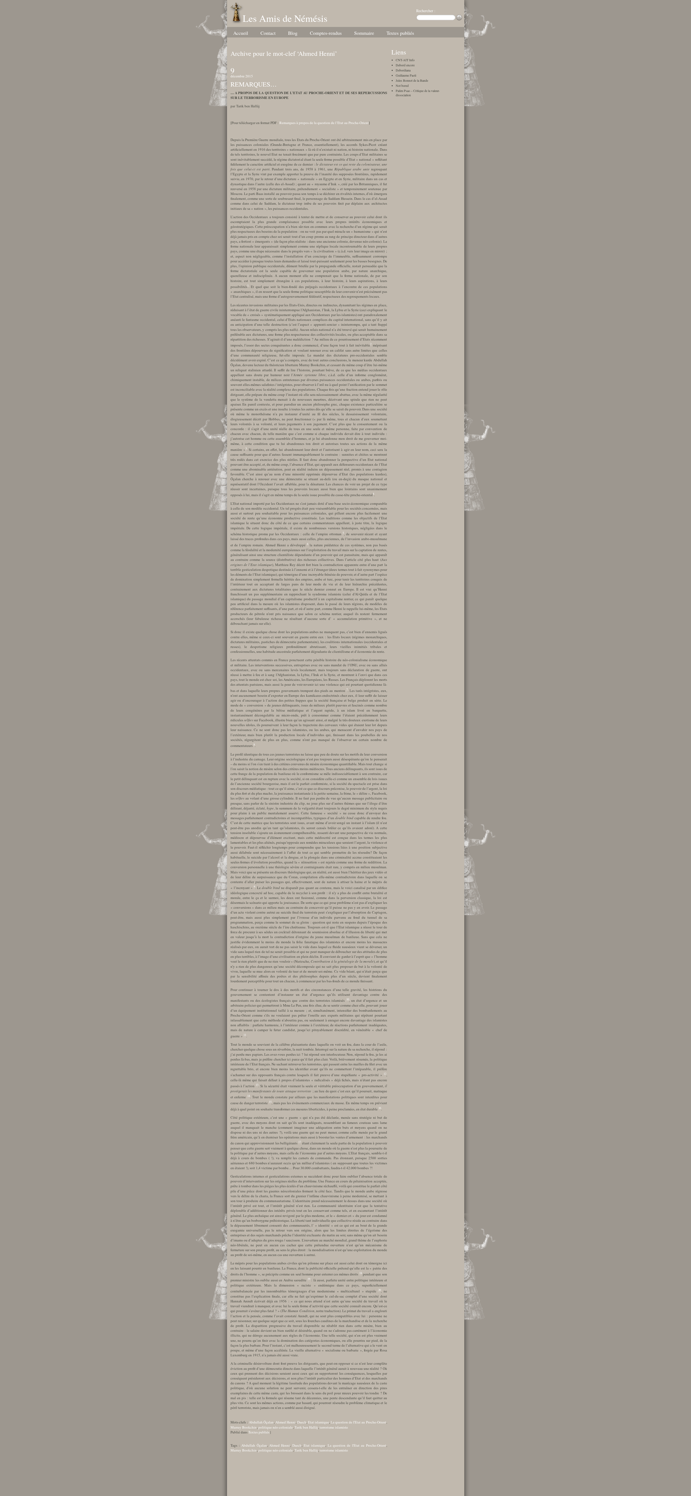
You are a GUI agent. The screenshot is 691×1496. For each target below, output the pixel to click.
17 (299, 1142)
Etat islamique (318, 1422)
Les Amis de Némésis (285, 18)
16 (379, 1108)
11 (244, 1035)
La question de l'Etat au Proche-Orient (358, 1422)
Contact (268, 33)
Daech (301, 1422)
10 (347, 999)
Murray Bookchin (244, 1427)
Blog (292, 33)
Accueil (240, 33)
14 (248, 1096)
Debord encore (405, 65)
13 (257, 1085)
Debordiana (403, 70)
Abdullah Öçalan (261, 1422)
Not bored (402, 85)
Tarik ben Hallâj (306, 1427)
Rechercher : (425, 10)
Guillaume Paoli (406, 75)
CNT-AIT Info (405, 60)
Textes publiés (400, 33)
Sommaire (364, 33)
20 (379, 1290)
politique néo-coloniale (275, 1427)
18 (360, 1273)
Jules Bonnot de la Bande (412, 80)
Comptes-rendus (326, 33)
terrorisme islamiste (334, 1427)
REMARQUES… (254, 84)
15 (270, 1102)
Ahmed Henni (285, 1422)
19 (308, 1279)
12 (385, 1074)
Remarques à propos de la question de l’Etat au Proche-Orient (324, 122)
